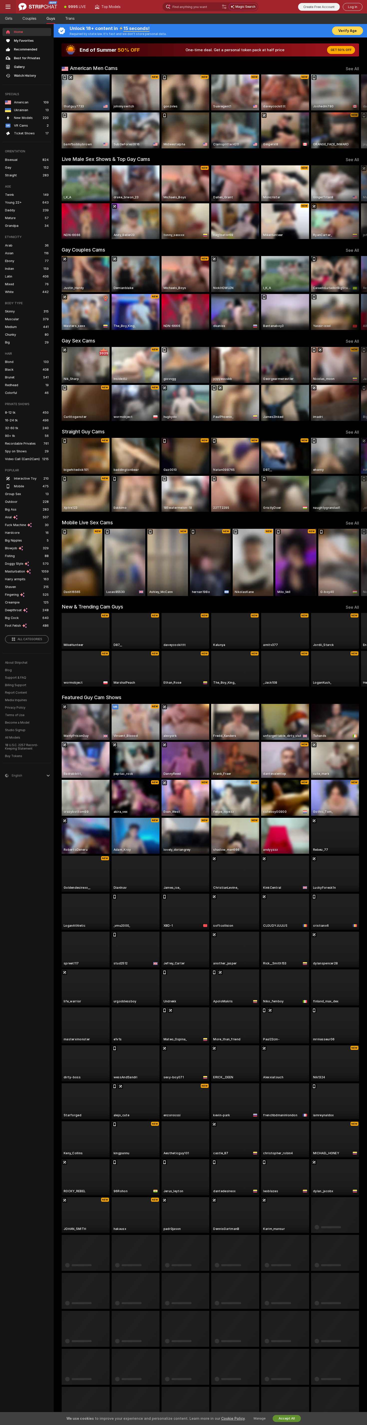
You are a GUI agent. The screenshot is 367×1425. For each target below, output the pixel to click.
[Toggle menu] (8, 6)
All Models (12, 737)
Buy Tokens (13, 756)
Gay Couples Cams (83, 250)
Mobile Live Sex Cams (87, 523)
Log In (352, 7)
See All (352, 68)
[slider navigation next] (354, 111)
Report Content (16, 692)
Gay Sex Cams (78, 341)
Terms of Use (14, 715)
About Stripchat (16, 662)
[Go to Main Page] (38, 6)
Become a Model (17, 722)
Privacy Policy (15, 707)
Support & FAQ (15, 677)
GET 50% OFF (341, 50)
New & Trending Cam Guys (92, 607)
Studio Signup (15, 730)
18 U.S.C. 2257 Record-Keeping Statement (21, 746)
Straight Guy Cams (83, 432)
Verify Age (347, 31)
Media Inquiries (16, 700)
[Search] (224, 6)
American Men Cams (94, 68)
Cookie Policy (233, 1419)
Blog (8, 670)
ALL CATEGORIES (29, 639)
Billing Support (15, 685)
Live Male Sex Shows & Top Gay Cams (106, 159)
